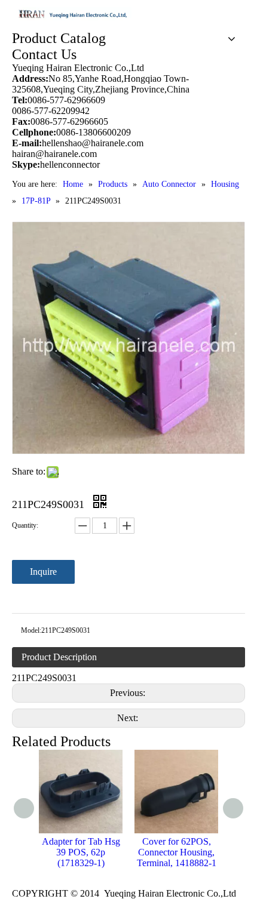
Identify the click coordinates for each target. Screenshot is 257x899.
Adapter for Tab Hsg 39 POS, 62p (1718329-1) (81, 852)
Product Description (59, 657)
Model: (31, 630)
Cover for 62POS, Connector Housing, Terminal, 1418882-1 (176, 852)
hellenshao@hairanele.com (92, 143)
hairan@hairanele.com (55, 154)
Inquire (43, 572)
